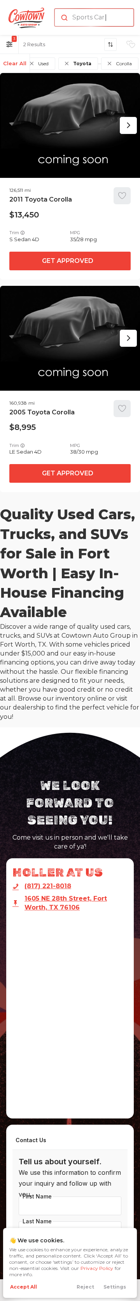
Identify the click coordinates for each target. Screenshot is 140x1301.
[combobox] (93, 17)
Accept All (23, 1287)
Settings (114, 1287)
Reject (85, 1287)
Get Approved (67, 260)
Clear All (14, 63)
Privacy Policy (97, 1268)
